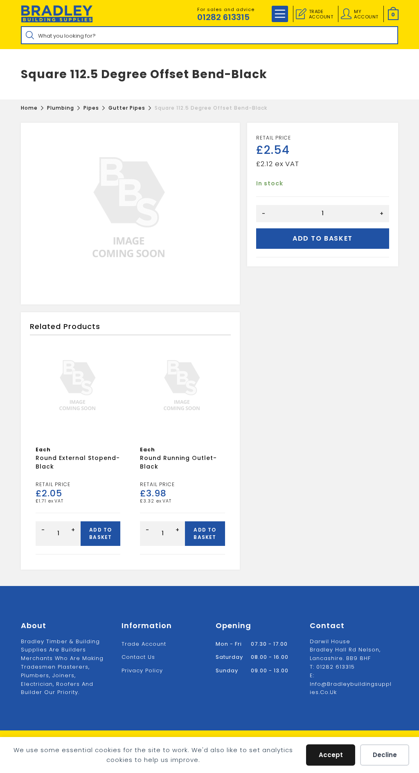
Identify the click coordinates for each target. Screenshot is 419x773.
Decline (385, 754)
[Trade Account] (301, 14)
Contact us (138, 657)
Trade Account (144, 644)
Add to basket (323, 238)
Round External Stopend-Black (78, 462)
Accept (331, 754)
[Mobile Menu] (280, 14)
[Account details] (346, 14)
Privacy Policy (142, 670)
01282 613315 (223, 17)
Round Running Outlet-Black (178, 462)
